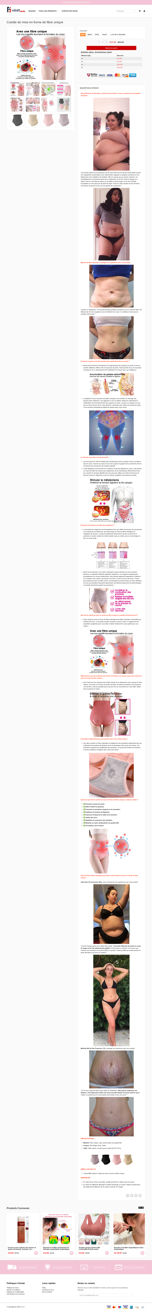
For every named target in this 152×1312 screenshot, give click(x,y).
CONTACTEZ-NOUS (70, 11)
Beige (90, 34)
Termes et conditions (13, 1290)
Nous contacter (47, 1292)
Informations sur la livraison (16, 1294)
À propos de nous (48, 1290)
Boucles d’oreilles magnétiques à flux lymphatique (58, 1248)
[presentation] (139, 1208)
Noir (82, 34)
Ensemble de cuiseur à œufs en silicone (91, 1248)
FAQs (44, 1288)
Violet (104, 34)
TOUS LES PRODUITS (48, 11)
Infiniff (23, 1307)
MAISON (32, 11)
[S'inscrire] (131, 1295)
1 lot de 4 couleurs (117, 34)
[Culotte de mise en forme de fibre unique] (40, 55)
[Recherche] (134, 11)
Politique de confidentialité (15, 1292)
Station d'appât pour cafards (125, 1247)
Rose (97, 34)
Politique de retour (13, 1288)
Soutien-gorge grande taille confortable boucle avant (18, 1248)
